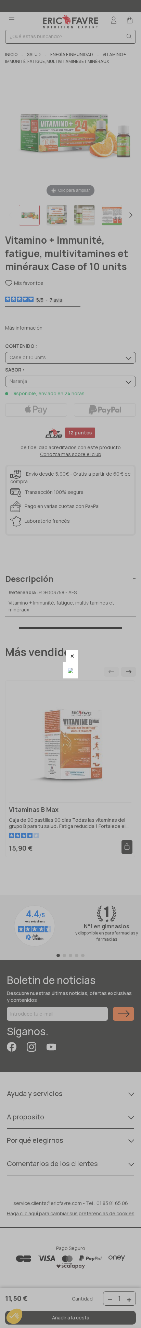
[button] (72, 656)
